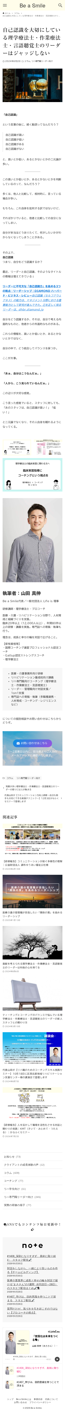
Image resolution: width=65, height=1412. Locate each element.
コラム (27, 61)
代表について (51, 1399)
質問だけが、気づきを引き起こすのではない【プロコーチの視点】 (32, 1310)
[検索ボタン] (60, 5)
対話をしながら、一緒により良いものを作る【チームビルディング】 (32, 1270)
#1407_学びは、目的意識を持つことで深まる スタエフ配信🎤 (31, 1298)
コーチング (13, 1180)
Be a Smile (33, 5)
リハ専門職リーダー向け (42, 61)
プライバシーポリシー (40, 1402)
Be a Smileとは (23, 1399)
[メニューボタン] (4, 5)
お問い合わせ (20, 1402)
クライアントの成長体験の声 (24, 1164)
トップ (10, 1399)
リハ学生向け (15, 1188)
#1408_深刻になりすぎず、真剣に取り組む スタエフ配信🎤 (31, 1258)
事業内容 (38, 1399)
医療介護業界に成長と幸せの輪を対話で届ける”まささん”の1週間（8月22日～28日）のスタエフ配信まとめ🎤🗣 (32, 1284)
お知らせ (12, 1156)
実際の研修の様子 (17, 1205)
